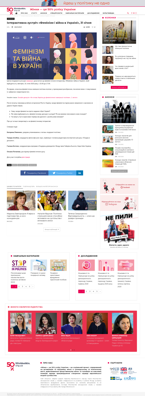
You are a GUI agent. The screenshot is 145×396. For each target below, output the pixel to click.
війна (14, 165)
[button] (71, 350)
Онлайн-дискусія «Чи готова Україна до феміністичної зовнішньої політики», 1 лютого (47, 97)
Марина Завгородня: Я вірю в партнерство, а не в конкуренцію (21, 216)
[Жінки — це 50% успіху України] (16, 11)
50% (8, 27)
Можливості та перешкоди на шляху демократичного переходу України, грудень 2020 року (106, 278)
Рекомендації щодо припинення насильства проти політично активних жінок (18, 277)
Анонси (16, 16)
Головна (9, 16)
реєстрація (26, 157)
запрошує (29, 81)
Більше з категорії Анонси (47, 186)
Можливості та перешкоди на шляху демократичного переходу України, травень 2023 (86, 278)
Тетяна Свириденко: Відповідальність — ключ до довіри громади (81, 216)
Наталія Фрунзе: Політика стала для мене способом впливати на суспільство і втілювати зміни (50, 217)
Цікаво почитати (14, 186)
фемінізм (33, 165)
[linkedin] (79, 172)
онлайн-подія (23, 165)
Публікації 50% (29, 186)
